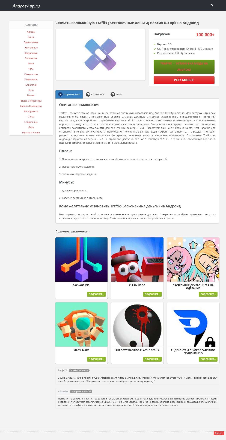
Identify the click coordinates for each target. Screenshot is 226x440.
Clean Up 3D (137, 285)
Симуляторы (31, 74)
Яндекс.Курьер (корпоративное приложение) (193, 352)
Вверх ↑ (219, 433)
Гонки (31, 63)
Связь (31, 116)
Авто (31, 90)
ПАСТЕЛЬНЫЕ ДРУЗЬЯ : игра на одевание (193, 287)
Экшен (31, 37)
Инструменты (31, 111)
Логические (31, 58)
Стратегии (31, 85)
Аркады (31, 31)
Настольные (31, 47)
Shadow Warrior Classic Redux (137, 350)
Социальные (31, 122)
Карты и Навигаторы (31, 106)
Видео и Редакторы (31, 100)
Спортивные (31, 79)
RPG (31, 69)
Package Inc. (81, 285)
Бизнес (31, 95)
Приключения (31, 42)
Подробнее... (96, 294)
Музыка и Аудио (31, 132)
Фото (31, 127)
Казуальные (31, 53)
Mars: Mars (81, 350)
